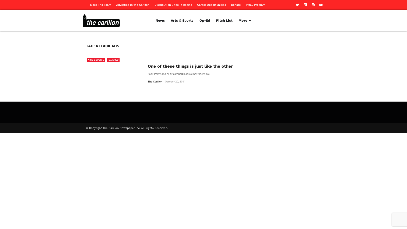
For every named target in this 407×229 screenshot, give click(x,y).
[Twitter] (297, 4)
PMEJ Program (255, 4)
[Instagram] (313, 4)
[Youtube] (321, 4)
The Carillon (155, 81)
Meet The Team (100, 4)
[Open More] (250, 20)
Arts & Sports (96, 59)
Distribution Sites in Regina (173, 4)
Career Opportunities (211, 4)
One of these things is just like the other (190, 66)
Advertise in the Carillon (132, 4)
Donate (236, 4)
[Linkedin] (305, 4)
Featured (113, 59)
